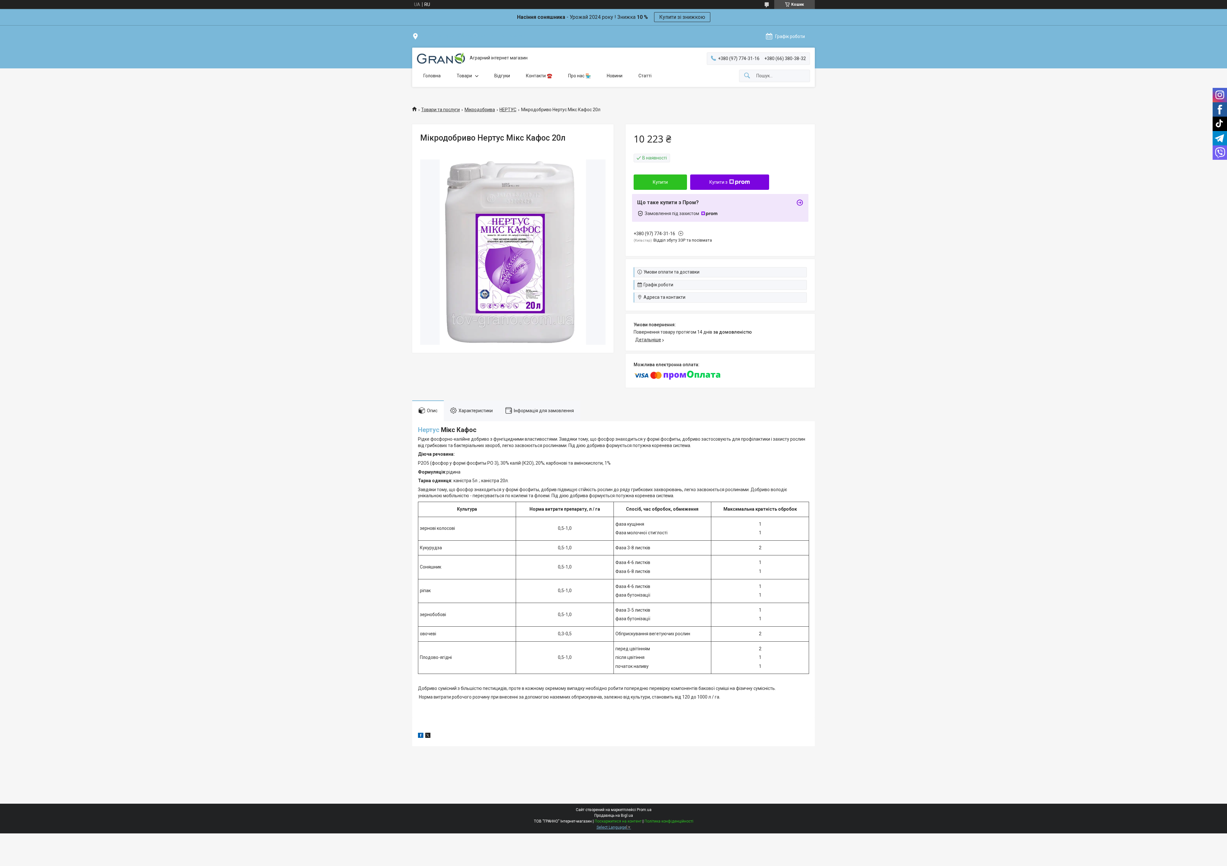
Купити (660, 182)
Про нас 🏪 (579, 75)
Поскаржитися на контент (618, 821)
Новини (614, 75)
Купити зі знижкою (682, 17)
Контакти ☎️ (539, 75)
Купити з (718, 182)
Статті (645, 75)
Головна (432, 75)
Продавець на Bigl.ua (613, 815)
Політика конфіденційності (668, 821)
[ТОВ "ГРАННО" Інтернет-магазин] (441, 58)
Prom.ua (644, 810)
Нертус (428, 430)
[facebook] (420, 736)
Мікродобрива (480, 109)
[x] (427, 736)
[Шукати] (747, 76)
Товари (464, 75)
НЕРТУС (507, 109)
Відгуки (502, 75)
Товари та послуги (440, 109)
